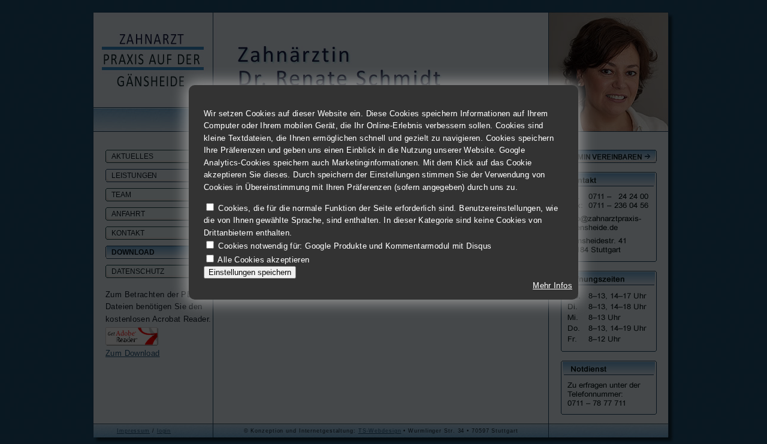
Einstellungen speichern (250, 272)
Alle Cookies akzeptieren (263, 259)
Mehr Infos (552, 285)
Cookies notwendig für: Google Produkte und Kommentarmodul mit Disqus (354, 245)
